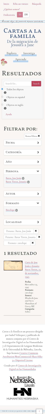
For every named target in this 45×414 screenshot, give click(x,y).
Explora (11, 53)
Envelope (10, 210)
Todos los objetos (15, 89)
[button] (22, 143)
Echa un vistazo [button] (20, 3)
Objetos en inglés (14, 105)
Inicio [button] (6, 3)
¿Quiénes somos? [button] (12, 9)
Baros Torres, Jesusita (16, 181)
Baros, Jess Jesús (13, 178)
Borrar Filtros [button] (32, 136)
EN (26, 14)
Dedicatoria (9, 14)
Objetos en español (15, 97)
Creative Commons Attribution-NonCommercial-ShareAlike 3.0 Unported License (22, 357)
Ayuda (9, 114)
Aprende (20, 59)
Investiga (29, 53)
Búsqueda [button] (36, 3)
